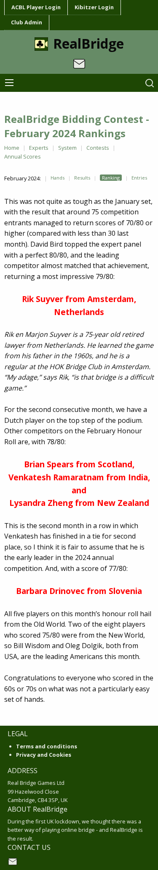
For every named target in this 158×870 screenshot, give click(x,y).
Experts (38, 147)
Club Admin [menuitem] (26, 22)
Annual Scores (22, 156)
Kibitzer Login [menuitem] (94, 7)
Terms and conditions (46, 746)
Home (11, 147)
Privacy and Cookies (43, 754)
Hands (57, 178)
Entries (139, 178)
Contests (97, 147)
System (67, 147)
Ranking (111, 178)
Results (82, 178)
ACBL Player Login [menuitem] (36, 7)
